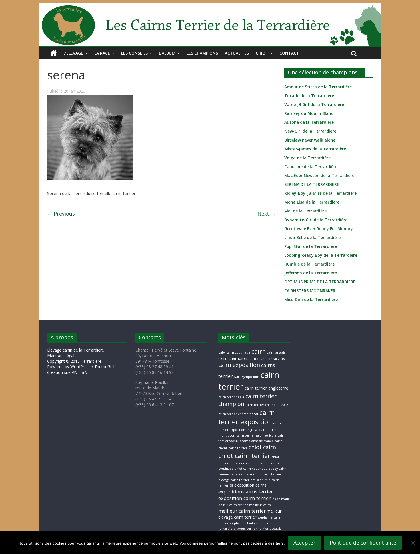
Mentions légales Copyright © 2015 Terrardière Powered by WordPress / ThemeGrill (80, 361)
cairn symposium (246, 377)
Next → (266, 213)
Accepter (304, 542)
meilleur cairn (260, 505)
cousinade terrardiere (235, 474)
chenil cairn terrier (232, 448)
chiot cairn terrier (244, 455)
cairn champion (232, 358)
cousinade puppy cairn (269, 469)
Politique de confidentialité (363, 542)
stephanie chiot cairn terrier (251, 523)
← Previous (61, 213)
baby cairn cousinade (234, 352)
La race (102, 53)
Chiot (262, 53)
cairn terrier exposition (246, 417)
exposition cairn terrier (244, 498)
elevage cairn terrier (233, 480)
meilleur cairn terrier (242, 510)
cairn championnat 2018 (266, 359)
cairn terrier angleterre (266, 388)
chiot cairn (262, 447)
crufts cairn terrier (267, 474)
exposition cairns (250, 485)
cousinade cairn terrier (272, 463)
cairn (258, 351)
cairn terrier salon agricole (256, 435)
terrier (252, 529)
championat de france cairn (261, 441)
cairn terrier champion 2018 (266, 405)
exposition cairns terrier (245, 491)
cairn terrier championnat (238, 414)
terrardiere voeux (232, 529)
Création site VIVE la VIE (69, 372)
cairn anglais (276, 352)
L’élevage (73, 53)
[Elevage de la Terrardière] (53, 53)
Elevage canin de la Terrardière (75, 350)
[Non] (413, 543)
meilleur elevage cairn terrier (250, 514)
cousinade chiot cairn (234, 469)
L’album (167, 53)
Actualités (237, 53)
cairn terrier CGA (231, 397)
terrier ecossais (269, 529)
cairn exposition (239, 365)
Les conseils (134, 53)
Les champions (202, 53)
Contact (289, 53)
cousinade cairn (242, 463)
